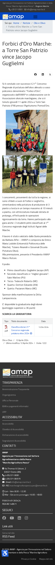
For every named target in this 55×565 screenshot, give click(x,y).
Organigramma (9, 394)
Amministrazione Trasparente (15, 389)
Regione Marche (42, 6)
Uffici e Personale (10, 400)
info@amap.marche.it (36, 9)
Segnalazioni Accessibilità (14, 440)
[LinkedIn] (42, 74)
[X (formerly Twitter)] (50, 74)
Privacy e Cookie (28, 558)
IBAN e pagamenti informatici (15, 406)
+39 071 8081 (17, 9)
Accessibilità (7, 423)
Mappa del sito (46, 558)
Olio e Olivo (7, 340)
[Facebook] (35, 74)
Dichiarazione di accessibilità (15, 435)
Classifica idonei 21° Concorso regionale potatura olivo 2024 (20, 330)
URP (4, 411)
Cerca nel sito (8, 532)
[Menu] (34, 16)
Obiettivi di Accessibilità (13, 429)
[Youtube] (12, 518)
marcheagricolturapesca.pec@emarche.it (28, 485)
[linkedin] (19, 518)
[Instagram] (26, 518)
